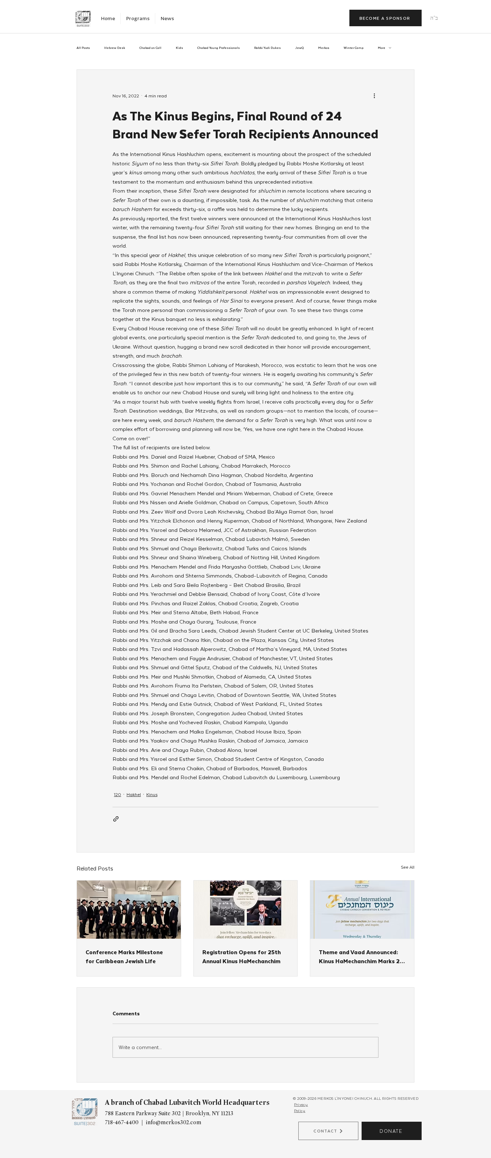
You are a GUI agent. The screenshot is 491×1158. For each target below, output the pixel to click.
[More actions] (374, 95)
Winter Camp (353, 48)
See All (407, 866)
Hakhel (134, 794)
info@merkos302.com (173, 1122)
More (381, 48)
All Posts (83, 48)
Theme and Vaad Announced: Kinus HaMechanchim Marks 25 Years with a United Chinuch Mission (361, 956)
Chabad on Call (150, 48)
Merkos (323, 48)
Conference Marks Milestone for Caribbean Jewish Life (124, 956)
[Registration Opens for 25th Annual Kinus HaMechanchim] (246, 910)
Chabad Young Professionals (218, 48)
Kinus (151, 794)
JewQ (299, 48)
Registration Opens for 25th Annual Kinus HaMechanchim (241, 956)
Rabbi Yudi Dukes (267, 48)
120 (117, 794)
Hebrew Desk (114, 48)
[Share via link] (116, 818)
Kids (179, 48)
